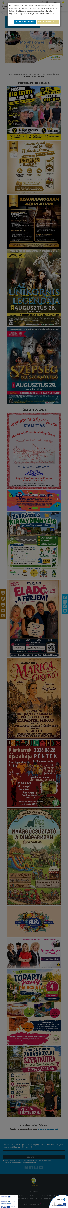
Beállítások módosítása (47, 22)
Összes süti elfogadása (25, 22)
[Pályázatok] (58, 1201)
